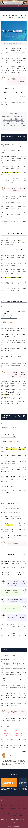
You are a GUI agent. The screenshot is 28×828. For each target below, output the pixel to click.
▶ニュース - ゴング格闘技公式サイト (11, 816)
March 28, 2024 (21, 512)
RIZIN (7, 819)
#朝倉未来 (4, 146)
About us (16, 822)
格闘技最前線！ (6, 2)
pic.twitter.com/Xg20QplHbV (14, 674)
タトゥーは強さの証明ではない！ (13, 118)
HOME (2, 819)
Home (11, 822)
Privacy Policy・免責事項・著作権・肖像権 (14, 823)
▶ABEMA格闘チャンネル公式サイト (11, 813)
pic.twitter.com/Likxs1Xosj (16, 508)
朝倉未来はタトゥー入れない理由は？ (12, 116)
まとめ (4, 129)
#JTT (2, 306)
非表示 (16, 113)
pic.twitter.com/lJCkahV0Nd (8, 437)
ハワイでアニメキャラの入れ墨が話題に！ (13, 121)
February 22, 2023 (13, 251)
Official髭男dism (6, 52)
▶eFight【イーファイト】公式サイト (11, 805)
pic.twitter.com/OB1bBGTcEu (9, 317)
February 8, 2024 (6, 443)
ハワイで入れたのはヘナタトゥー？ (13, 123)
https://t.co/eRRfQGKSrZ (19, 563)
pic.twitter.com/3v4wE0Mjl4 (14, 146)
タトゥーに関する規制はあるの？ (13, 120)
